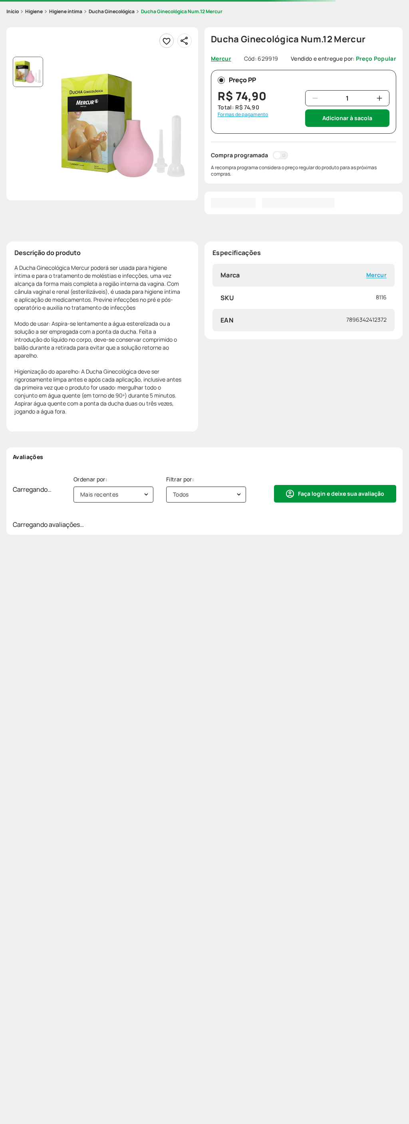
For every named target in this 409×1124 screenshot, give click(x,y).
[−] (315, 98)
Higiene (34, 11)
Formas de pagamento (243, 114)
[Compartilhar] (184, 41)
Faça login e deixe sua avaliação (341, 493)
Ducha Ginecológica (112, 11)
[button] (123, 125)
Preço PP (242, 79)
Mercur (376, 275)
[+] (379, 98)
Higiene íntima (65, 11)
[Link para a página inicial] (12, 11)
